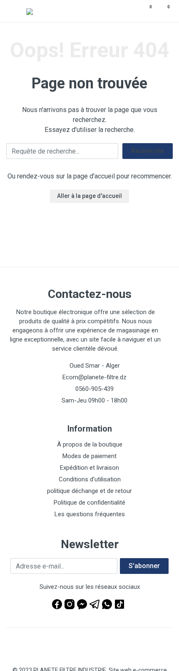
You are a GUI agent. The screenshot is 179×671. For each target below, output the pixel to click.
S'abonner (144, 566)
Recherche (147, 151)
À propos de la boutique (89, 444)
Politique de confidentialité (89, 502)
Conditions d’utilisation (90, 479)
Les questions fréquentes (90, 514)
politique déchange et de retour (89, 491)
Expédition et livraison (89, 467)
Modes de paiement (89, 456)
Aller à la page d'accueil (89, 196)
